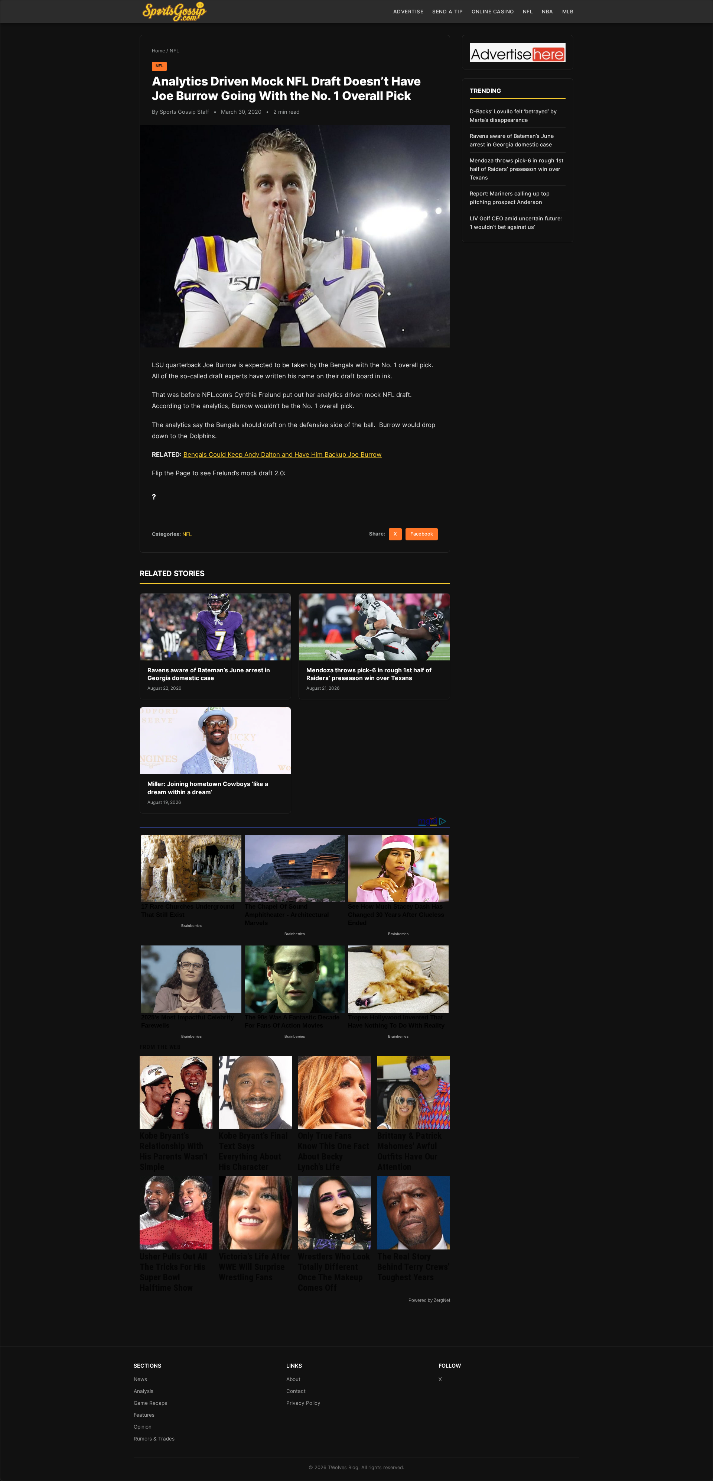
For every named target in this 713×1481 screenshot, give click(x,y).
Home (158, 51)
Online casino (493, 11)
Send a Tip (447, 11)
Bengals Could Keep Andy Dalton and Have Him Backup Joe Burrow (282, 454)
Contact (296, 1391)
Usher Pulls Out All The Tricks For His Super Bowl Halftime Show (173, 1272)
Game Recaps (150, 1403)
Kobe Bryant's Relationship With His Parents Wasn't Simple (174, 1151)
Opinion (143, 1427)
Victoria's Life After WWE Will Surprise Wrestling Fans (254, 1267)
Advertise (408, 11)
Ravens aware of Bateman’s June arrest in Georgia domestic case (208, 674)
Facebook (421, 534)
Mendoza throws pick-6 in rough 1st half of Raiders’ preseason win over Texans (369, 674)
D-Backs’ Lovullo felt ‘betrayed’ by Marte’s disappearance (513, 115)
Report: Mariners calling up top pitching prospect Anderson (510, 197)
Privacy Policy (303, 1403)
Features (144, 1415)
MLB (568, 11)
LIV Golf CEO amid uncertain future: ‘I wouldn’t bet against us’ (516, 222)
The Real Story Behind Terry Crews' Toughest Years (413, 1267)
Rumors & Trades (154, 1439)
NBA (547, 11)
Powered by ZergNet (429, 1300)
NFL (528, 11)
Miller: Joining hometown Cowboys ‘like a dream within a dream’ (207, 788)
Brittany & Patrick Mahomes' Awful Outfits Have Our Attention (409, 1151)
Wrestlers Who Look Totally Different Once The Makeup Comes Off (334, 1272)
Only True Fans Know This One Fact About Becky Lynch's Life (333, 1151)
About (293, 1379)
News (140, 1379)
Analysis (143, 1391)
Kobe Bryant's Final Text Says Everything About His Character (253, 1151)
